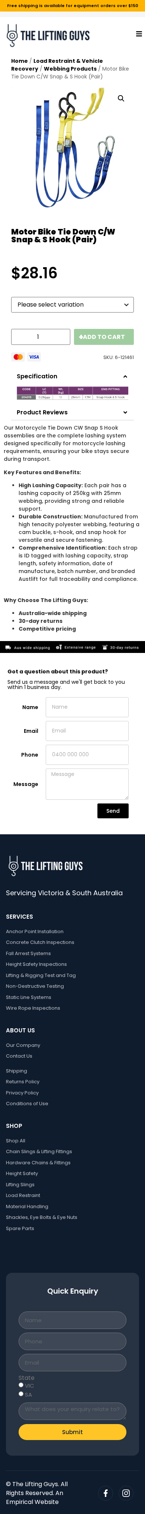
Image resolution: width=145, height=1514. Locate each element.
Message (25, 784)
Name (30, 707)
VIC (29, 1386)
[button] (121, 98)
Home (19, 61)
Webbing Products (70, 68)
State (27, 1378)
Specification (37, 376)
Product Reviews (42, 412)
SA (28, 1394)
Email (31, 731)
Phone (29, 754)
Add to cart (104, 337)
